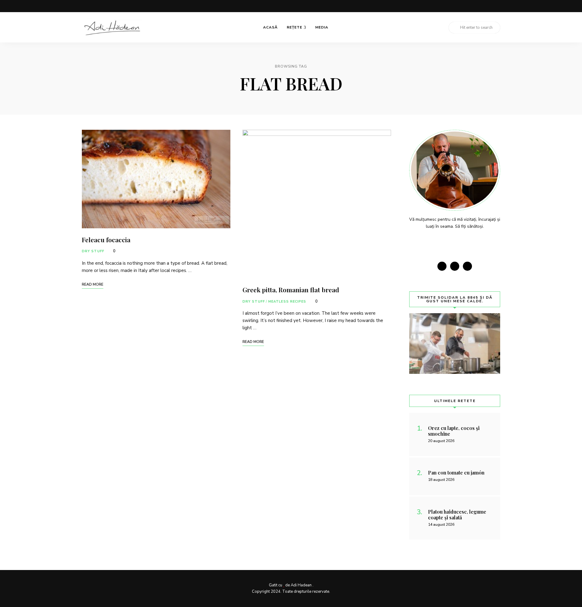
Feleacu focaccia (106, 239)
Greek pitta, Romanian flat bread (290, 289)
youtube (498, 6)
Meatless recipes (287, 301)
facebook (473, 6)
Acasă (270, 27)
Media (321, 27)
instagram (486, 6)
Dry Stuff (93, 251)
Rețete (294, 27)
